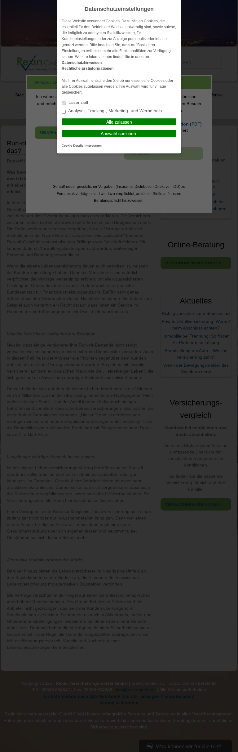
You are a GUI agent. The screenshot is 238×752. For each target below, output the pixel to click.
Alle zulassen (119, 122)
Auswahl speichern (119, 133)
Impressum (93, 145)
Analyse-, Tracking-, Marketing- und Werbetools (114, 110)
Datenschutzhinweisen (82, 62)
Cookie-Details (73, 145)
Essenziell (77, 102)
